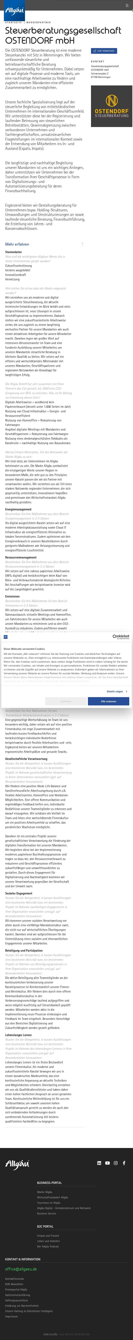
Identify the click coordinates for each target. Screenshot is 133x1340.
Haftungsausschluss (16, 1300)
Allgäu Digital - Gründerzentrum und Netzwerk (64, 1208)
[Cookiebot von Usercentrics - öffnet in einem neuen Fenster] (115, 637)
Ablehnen (65, 701)
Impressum (11, 1316)
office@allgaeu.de (21, 1268)
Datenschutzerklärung (17, 1295)
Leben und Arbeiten (48, 1241)
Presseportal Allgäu (16, 1289)
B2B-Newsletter (14, 1284)
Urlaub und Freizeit (48, 1235)
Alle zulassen (108, 701)
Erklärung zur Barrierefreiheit (22, 1305)
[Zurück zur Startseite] (66, 10)
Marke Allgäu (44, 1192)
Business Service (46, 1213)
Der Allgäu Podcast (48, 1246)
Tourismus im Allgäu (48, 1202)
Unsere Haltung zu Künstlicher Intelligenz (29, 1311)
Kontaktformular (14, 1278)
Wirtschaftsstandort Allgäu (52, 1197)
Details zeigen (115, 691)
